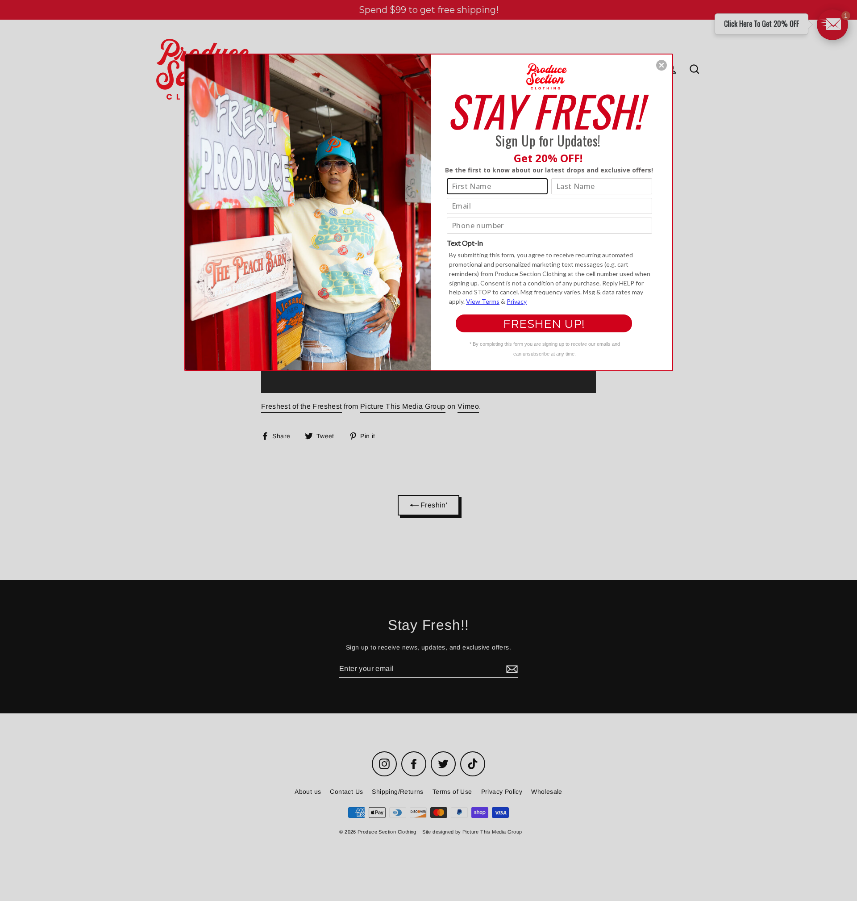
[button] (661, 65)
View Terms (482, 301)
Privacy (517, 301)
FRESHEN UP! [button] (544, 324)
